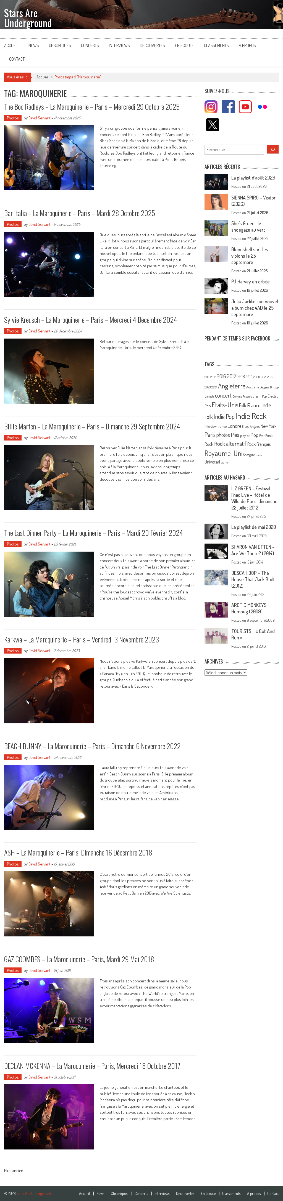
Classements (216, 45)
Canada (209, 396)
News (33, 45)
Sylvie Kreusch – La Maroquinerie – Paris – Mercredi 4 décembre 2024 (90, 319)
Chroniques (60, 45)
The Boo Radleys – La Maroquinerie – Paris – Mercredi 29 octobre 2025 (92, 106)
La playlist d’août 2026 (253, 178)
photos (223, 434)
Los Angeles (252, 426)
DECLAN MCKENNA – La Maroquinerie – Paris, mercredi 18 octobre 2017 (92, 1065)
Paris (210, 434)
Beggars (264, 387)
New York (268, 426)
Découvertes (152, 45)
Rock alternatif (230, 443)
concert (223, 395)
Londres (235, 425)
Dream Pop (260, 396)
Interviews (119, 45)
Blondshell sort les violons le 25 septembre (249, 255)
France (254, 405)
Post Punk (265, 435)
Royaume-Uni (223, 453)
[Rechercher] (273, 149)
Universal (212, 462)
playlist (245, 435)
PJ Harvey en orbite (250, 281)
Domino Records (242, 396)
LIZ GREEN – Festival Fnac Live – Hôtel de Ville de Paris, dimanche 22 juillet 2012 (254, 498)
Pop (254, 435)
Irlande (222, 426)
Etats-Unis (225, 404)
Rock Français (259, 444)
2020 (256, 377)
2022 (270, 377)
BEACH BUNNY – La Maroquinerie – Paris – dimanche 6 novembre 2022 (92, 746)
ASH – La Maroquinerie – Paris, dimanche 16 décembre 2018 (78, 852)
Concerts (90, 45)
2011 (207, 377)
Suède (259, 455)
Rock (209, 444)
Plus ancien (13, 1171)
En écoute (184, 45)
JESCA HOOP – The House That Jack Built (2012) (252, 579)
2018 (241, 376)
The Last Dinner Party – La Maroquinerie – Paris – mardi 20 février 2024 (93, 532)
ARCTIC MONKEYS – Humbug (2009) (250, 608)
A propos (247, 45)
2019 (249, 376)
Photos (13, 118)
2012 (213, 377)
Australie (252, 387)
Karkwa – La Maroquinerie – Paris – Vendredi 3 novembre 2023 (81, 639)
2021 (263, 377)
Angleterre (231, 385)
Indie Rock (251, 416)
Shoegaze (249, 455)
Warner (225, 462)
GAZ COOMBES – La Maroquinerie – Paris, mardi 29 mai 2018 (79, 959)
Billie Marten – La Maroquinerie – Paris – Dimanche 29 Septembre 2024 (92, 426)
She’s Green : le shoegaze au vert (248, 226)
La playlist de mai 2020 (253, 527)
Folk (242, 405)
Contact (17, 59)
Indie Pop (224, 416)
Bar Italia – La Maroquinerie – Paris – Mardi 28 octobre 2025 (79, 213)
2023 (208, 387)
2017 (232, 376)
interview (211, 426)
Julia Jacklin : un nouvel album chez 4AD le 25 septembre (254, 307)
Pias (235, 434)
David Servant (39, 118)
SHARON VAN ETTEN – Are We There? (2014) (252, 550)
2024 (214, 387)
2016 (221, 376)
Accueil (11, 45)
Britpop (274, 387)
